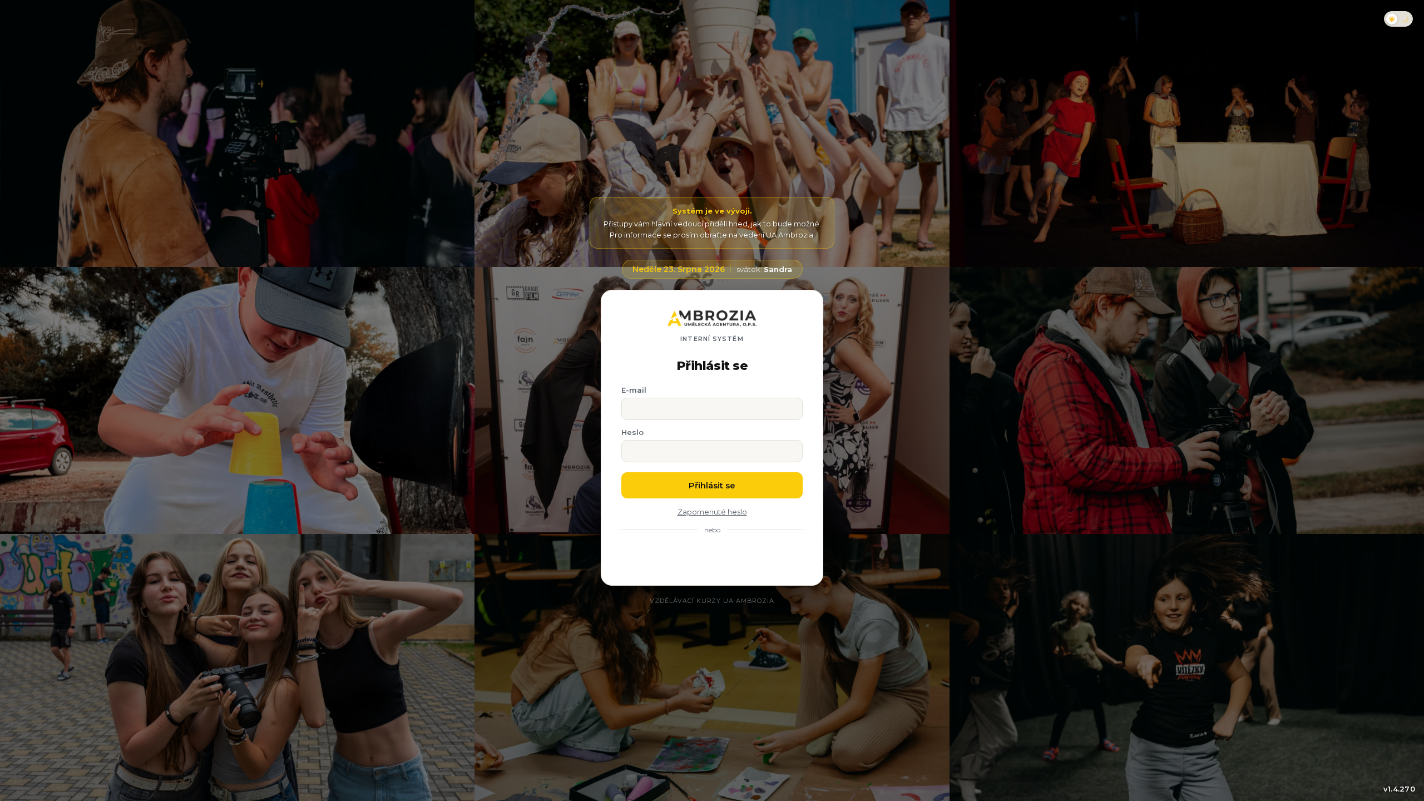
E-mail (633, 389)
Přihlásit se (712, 485)
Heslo (632, 432)
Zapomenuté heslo (712, 511)
